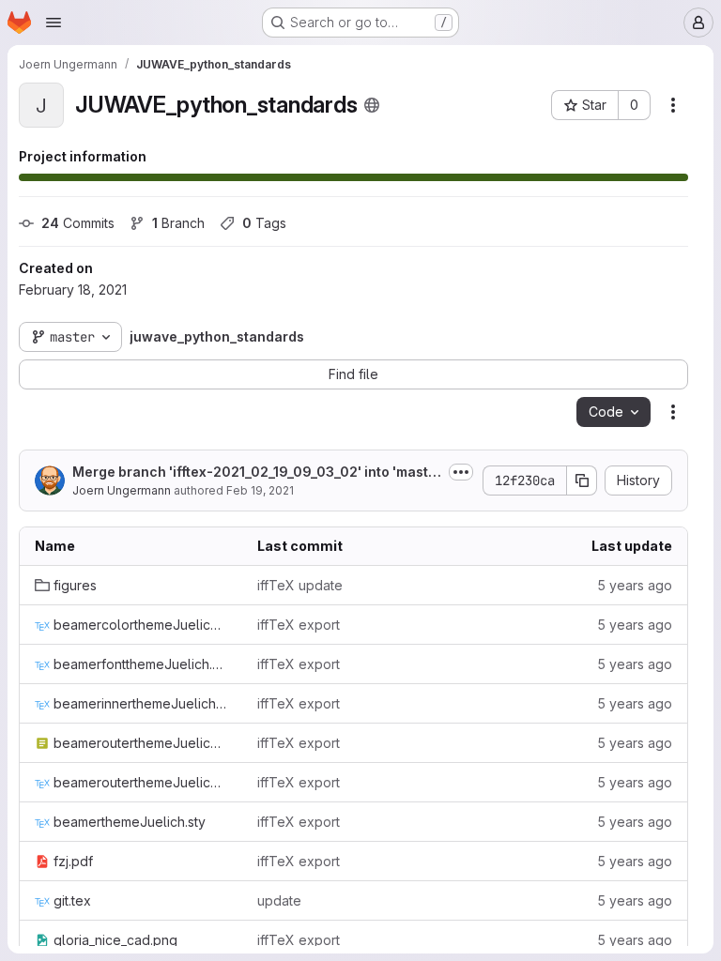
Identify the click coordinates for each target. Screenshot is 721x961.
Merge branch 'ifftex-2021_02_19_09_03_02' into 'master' (254, 472)
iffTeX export (298, 625)
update (279, 900)
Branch (178, 223)
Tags (264, 223)
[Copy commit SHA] (582, 480)
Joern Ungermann (121, 490)
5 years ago (634, 585)
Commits (78, 223)
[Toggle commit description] (461, 472)
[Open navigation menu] (53, 23)
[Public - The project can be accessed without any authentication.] (371, 105)
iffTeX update (300, 585)
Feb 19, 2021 (260, 490)
